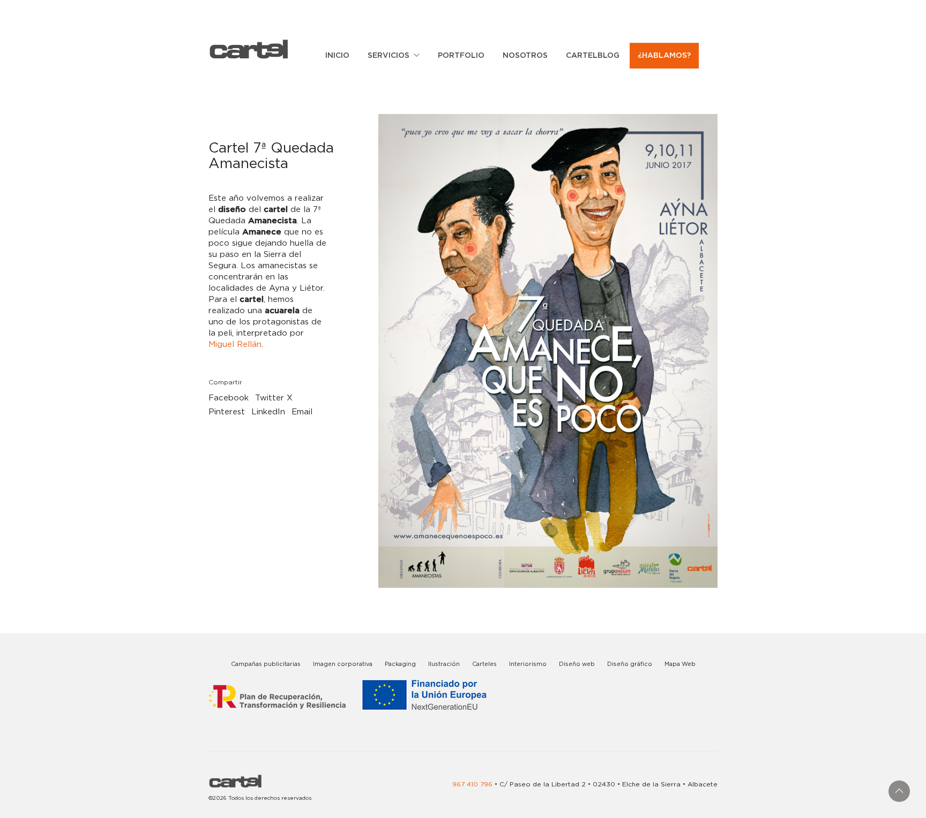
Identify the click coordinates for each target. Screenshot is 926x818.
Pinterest (226, 412)
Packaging (400, 664)
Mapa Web (680, 664)
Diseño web (577, 664)
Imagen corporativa (342, 664)
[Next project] (60, 806)
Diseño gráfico (629, 664)
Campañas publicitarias (266, 664)
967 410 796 (472, 784)
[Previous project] (12, 806)
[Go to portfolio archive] (36, 806)
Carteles (484, 664)
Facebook (228, 398)
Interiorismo (528, 664)
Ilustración (444, 664)
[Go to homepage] (248, 49)
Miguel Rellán (235, 344)
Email (302, 412)
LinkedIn (268, 412)
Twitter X (274, 398)
